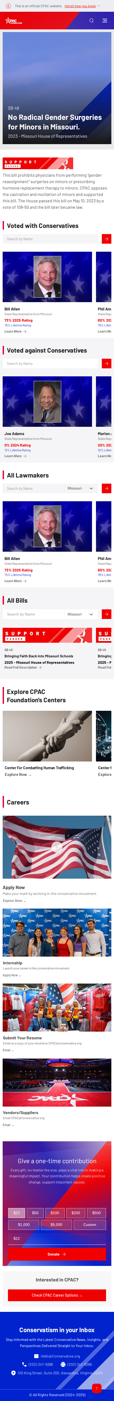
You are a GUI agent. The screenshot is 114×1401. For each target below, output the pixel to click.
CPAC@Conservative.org (27, 1118)
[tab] (16, 1213)
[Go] (97, 1388)
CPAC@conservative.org (65, 1043)
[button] (91, 20)
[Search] (106, 239)
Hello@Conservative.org (60, 1356)
